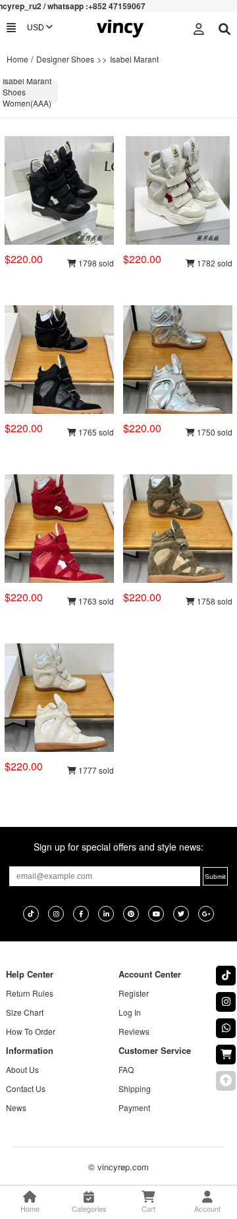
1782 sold (213, 262)
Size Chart (24, 1012)
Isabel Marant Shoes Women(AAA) (27, 92)
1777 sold (95, 770)
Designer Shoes (65, 58)
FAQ (126, 1069)
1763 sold (95, 601)
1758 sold (213, 601)
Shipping (134, 1088)
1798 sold (95, 262)
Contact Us (25, 1088)
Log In (129, 1012)
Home (17, 58)
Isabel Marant (134, 58)
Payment (134, 1107)
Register (133, 993)
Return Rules (29, 993)
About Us (22, 1069)
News (16, 1107)
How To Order (30, 1031)
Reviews (133, 1031)
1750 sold (213, 431)
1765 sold (95, 431)
